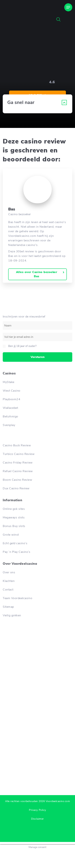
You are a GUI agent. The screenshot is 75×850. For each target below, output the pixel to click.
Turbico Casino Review (18, 454)
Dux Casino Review (16, 488)
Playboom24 (11, 399)
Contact (8, 590)
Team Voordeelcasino (17, 598)
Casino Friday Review (18, 463)
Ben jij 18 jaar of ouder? (22, 346)
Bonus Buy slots (14, 526)
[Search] (58, 19)
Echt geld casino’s (15, 543)
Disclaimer (37, 819)
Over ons (9, 572)
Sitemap (8, 607)
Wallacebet (10, 408)
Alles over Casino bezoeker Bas (36, 274)
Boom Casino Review (17, 480)
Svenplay (9, 425)
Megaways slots (14, 517)
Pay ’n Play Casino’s (16, 552)
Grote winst (11, 535)
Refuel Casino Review (18, 471)
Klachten (9, 581)
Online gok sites (14, 509)
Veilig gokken (12, 615)
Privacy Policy (37, 810)
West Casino (11, 391)
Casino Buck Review (17, 445)
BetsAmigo (10, 416)
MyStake (8, 382)
